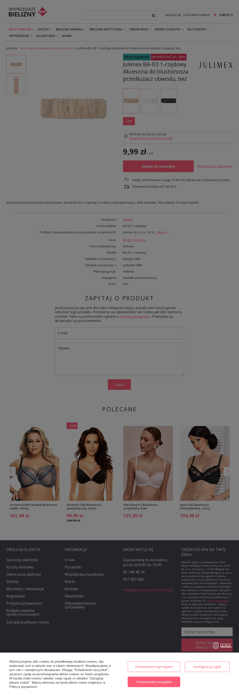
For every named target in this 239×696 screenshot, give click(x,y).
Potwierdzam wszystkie (154, 682)
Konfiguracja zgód (207, 666)
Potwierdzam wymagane (154, 666)
